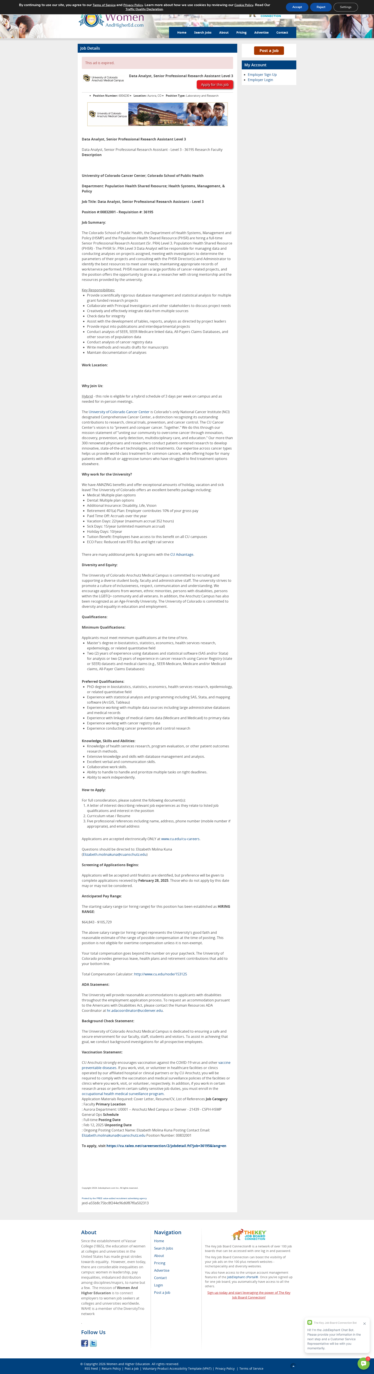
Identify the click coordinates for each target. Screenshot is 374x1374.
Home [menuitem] (159, 1241)
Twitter (93, 1343)
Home (181, 32)
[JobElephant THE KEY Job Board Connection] (248, 1231)
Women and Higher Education (128, 1364)
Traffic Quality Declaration (144, 9)
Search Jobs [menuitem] (163, 1248)
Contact (282, 32)
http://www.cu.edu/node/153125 (160, 974)
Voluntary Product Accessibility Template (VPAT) (177, 1368)
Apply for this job (215, 84)
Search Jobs (202, 32)
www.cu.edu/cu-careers (180, 838)
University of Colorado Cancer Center (119, 411)
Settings (345, 7)
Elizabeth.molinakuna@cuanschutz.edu (115, 854)
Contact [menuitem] (160, 1277)
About (224, 32)
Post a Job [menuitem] (162, 1292)
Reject (321, 7)
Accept (297, 7)
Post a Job (269, 50)
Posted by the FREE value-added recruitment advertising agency (114, 1198)
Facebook (84, 1343)
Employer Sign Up (262, 74)
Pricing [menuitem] (159, 1263)
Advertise (261, 32)
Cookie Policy (243, 5)
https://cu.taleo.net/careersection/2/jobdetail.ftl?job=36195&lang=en (166, 1145)
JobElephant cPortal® (242, 1277)
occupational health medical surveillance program (123, 1093)
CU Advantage (181, 554)
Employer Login (260, 79)
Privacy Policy (225, 1368)
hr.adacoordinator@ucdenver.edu (135, 1010)
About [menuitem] (159, 1255)
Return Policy (111, 1368)
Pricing (241, 32)
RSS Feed (91, 1368)
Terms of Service (251, 1368)
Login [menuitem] (158, 1285)
